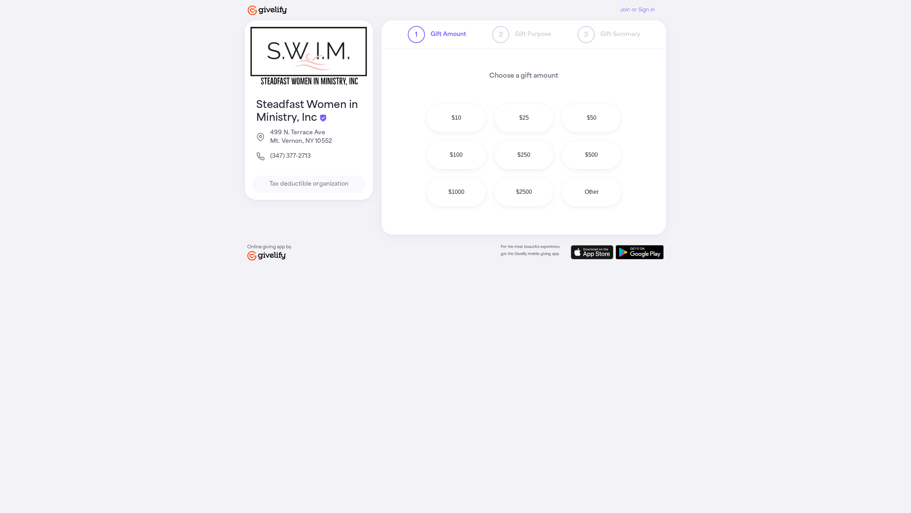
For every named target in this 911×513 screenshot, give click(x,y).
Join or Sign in (637, 9)
